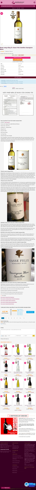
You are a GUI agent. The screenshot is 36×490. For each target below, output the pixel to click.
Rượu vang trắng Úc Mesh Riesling (6, 389)
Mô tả (13, 88)
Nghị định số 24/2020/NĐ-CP (27, 433)
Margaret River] (20, 71)
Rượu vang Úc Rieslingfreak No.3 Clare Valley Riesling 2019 (18, 389)
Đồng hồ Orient (14, 468)
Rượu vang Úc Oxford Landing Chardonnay (8, 300)
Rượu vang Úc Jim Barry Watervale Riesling (18, 356)
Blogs (13, 444)
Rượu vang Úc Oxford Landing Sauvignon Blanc (9, 302)
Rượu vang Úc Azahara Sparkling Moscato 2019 (18, 372)
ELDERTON (18, 409)
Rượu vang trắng (21, 66)
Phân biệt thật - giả (15, 448)
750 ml (19, 72)
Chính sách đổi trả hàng (16, 460)
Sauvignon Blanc (20, 74)
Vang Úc (22, 8)
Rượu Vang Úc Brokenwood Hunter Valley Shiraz (30, 389)
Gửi (33, 335)
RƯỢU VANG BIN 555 (18, 405)
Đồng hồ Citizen (14, 470)
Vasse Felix (20, 69)
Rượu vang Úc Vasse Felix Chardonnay (7, 297)
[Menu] (1, 2)
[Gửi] (34, 6)
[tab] (13, 89)
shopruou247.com (6, 447)
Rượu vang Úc (7, 122)
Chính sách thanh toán (15, 462)
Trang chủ (14, 8)
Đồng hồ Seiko (14, 472)
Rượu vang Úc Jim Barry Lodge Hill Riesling (29, 372)
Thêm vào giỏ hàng (18, 57)
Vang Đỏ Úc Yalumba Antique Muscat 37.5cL (30, 406)
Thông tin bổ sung (20, 88)
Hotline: (5, 487)
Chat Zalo (30, 483)
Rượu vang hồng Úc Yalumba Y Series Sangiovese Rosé (6, 356)
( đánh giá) (7, 51)
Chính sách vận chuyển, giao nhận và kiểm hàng (17, 458)
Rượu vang (18, 8)
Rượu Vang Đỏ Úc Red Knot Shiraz (6, 372)
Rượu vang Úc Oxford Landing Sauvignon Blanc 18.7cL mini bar (29, 356)
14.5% (19, 68)
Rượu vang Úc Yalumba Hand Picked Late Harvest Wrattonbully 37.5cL (6, 406)
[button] (34, 2)
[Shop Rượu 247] (18, 2)
